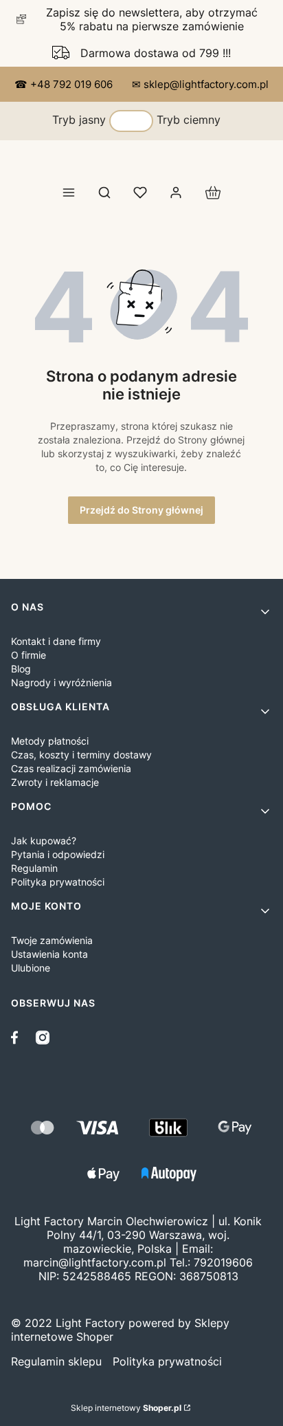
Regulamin (34, 868)
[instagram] (42, 1037)
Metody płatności (50, 741)
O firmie (28, 655)
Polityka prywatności (57, 882)
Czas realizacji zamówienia (71, 768)
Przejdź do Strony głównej (141, 510)
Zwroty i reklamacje (55, 782)
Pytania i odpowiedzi (57, 854)
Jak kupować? (43, 840)
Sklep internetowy (126, 1408)
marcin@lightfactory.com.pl (94, 1262)
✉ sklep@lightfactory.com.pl (200, 84)
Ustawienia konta (49, 954)
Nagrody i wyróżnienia (61, 682)
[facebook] (18, 1037)
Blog (21, 668)
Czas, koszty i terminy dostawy (81, 754)
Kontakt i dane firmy (56, 641)
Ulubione (30, 968)
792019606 (223, 1262)
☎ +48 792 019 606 (64, 84)
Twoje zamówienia (52, 940)
